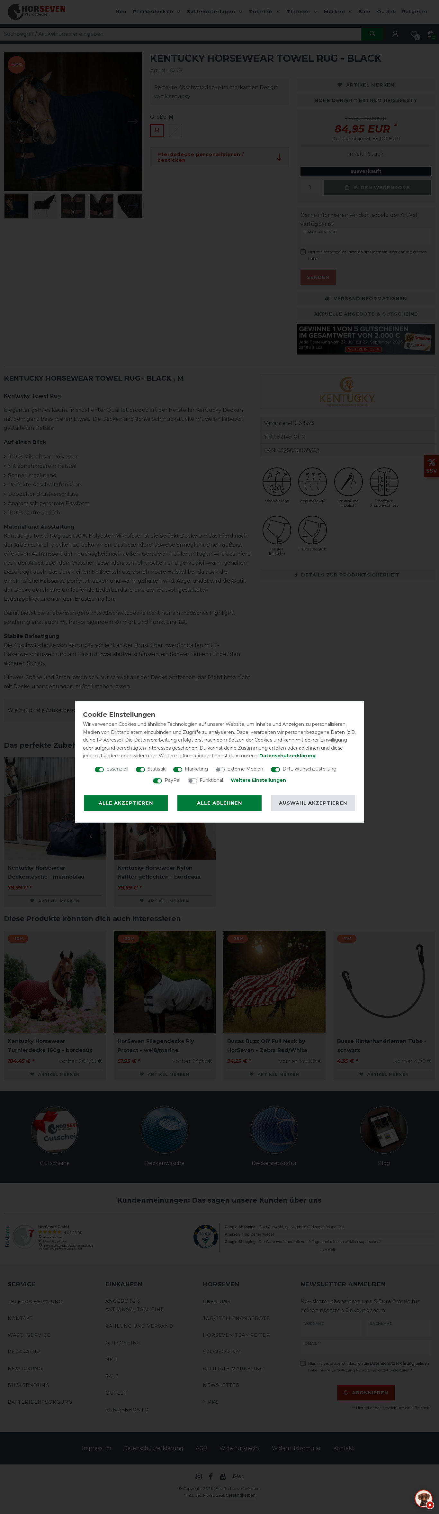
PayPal (172, 780)
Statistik (157, 769)
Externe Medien (245, 769)
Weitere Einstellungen (258, 780)
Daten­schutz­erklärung (287, 756)
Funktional (211, 780)
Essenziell (117, 769)
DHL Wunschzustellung (309, 769)
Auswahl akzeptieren (313, 803)
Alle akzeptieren (126, 803)
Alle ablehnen (219, 803)
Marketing (196, 769)
